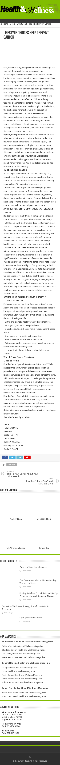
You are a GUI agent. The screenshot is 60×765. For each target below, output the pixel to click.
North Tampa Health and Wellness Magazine (22, 675)
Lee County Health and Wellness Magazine (21, 653)
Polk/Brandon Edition (15, 548)
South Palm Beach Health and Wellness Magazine (24, 696)
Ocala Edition (16, 519)
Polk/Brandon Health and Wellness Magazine (22, 682)
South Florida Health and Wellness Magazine (25, 688)
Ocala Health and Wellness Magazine (18, 671)
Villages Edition (44, 519)
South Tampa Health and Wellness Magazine (22, 678)
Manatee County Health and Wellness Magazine (23, 657)
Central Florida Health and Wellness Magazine (26, 663)
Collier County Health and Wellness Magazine (22, 646)
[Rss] (30, 757)
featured (12, 465)
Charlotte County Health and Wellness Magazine (23, 650)
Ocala (12, 24)
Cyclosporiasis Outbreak (31, 617)
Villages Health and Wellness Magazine (19, 667)
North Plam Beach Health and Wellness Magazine (24, 692)
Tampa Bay (44, 548)
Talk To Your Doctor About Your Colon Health (22, 474)
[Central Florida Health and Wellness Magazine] (30, 9)
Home (5, 24)
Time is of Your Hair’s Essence (33, 567)
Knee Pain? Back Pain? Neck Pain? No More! (39, 481)
